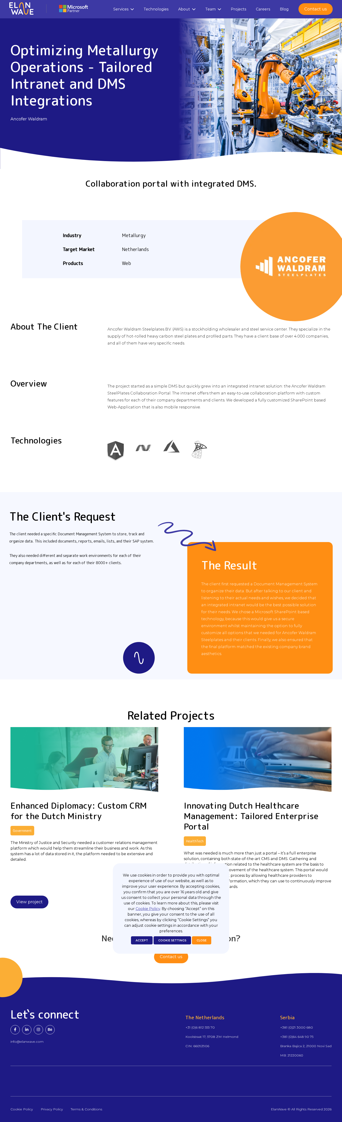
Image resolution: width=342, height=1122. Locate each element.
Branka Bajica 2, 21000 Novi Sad (306, 1046)
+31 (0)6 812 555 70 (200, 1027)
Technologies (156, 9)
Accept (142, 940)
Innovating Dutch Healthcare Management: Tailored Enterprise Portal (251, 816)
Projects (238, 9)
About (184, 9)
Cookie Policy (148, 909)
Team (210, 9)
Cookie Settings (172, 940)
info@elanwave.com (27, 1041)
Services (120, 9)
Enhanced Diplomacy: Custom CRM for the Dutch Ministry (78, 810)
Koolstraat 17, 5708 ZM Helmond (211, 1037)
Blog (284, 9)
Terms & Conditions (86, 1109)
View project (29, 901)
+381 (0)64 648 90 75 (296, 1037)
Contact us (315, 9)
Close (202, 940)
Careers (263, 9)
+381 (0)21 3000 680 (296, 1027)
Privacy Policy (52, 1109)
